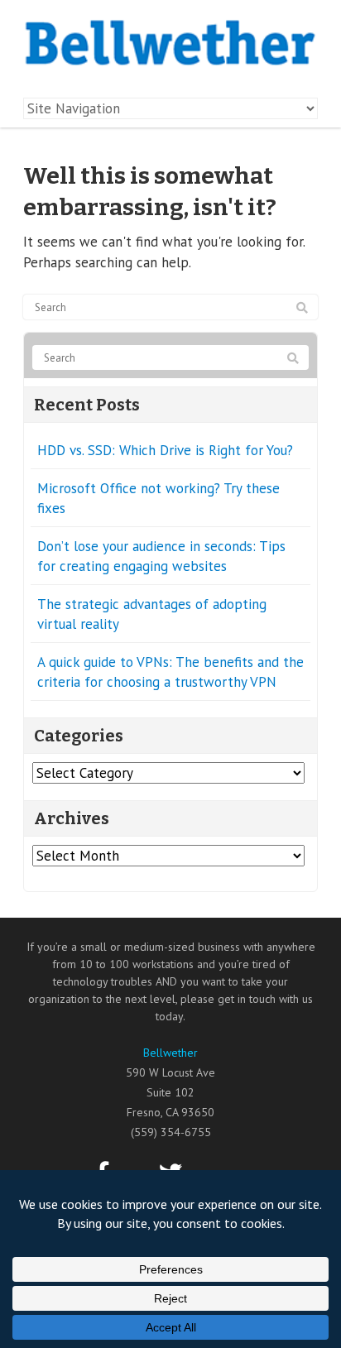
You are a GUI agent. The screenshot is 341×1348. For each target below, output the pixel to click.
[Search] (302, 308)
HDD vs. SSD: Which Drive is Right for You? (165, 450)
